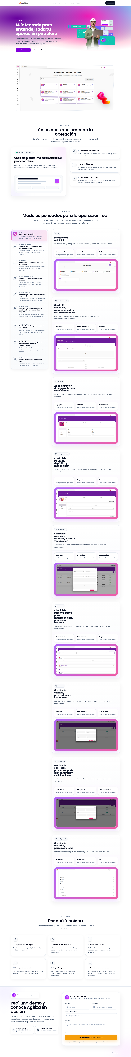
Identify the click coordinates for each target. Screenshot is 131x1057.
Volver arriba (115, 1053)
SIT (21, 1053)
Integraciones (75, 3)
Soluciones (56, 3)
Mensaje (67, 1020)
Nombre (67, 1003)
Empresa (95, 1003)
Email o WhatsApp (71, 1012)
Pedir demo (110, 3)
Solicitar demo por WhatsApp (91, 1037)
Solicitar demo (23, 50)
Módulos (65, 3)
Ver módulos (38, 50)
